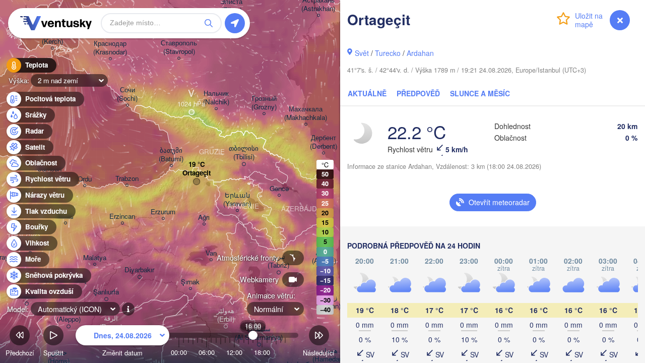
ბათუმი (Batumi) (171, 154)
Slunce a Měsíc (480, 93)
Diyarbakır (139, 270)
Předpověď (418, 93)
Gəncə (279, 189)
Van (211, 253)
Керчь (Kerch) (52, 37)
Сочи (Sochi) (127, 94)
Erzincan (122, 216)
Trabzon (127, 178)
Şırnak (190, 282)
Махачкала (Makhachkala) (305, 113)
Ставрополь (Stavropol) (179, 47)
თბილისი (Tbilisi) (244, 152)
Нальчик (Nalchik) (216, 97)
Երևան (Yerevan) (237, 199)
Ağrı (204, 217)
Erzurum (163, 212)
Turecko (388, 53)
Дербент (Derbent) (323, 142)
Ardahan (420, 53)
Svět (362, 53)
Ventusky (54, 23)
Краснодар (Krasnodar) (110, 47)
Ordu (85, 179)
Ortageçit (196, 173)
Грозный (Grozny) (264, 102)
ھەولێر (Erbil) (225, 315)
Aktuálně (367, 93)
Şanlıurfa (106, 292)
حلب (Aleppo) (68, 315)
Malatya (94, 258)
